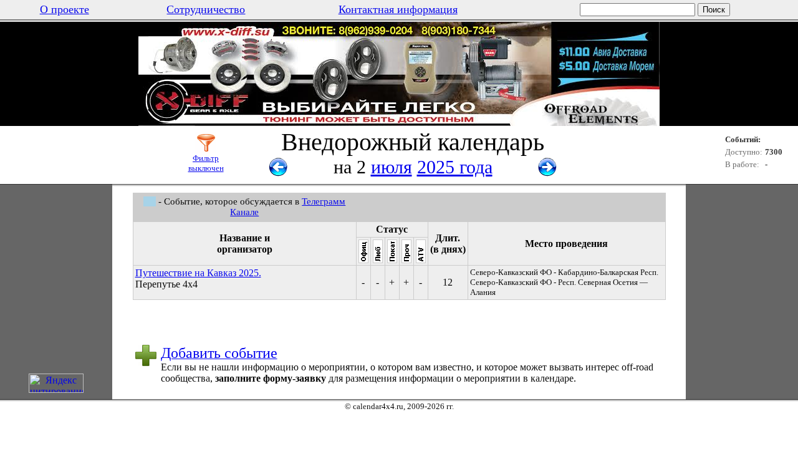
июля (391, 167)
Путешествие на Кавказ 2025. (198, 273)
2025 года (455, 167)
